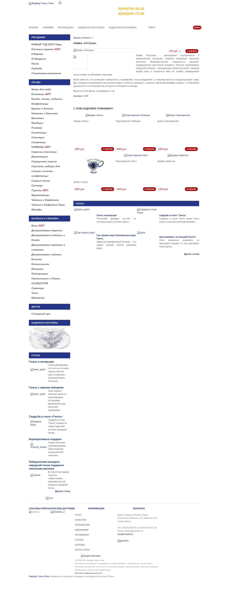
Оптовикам (82, 535)
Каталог (33, 27)
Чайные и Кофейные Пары (48, 204)
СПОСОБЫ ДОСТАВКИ (63, 508)
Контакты (196, 20)
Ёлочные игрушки (46, 49)
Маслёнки (37, 118)
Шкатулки (38, 297)
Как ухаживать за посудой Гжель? (177, 237)
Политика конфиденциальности (88, 573)
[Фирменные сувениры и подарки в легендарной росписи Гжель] (60, 2)
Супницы (37, 185)
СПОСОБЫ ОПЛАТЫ (40, 508)
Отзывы (80, 545)
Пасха (35, 63)
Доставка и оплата (154, 20)
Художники (82, 530)
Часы (34, 292)
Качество (136, 20)
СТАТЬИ (80, 203)
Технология (82, 525)
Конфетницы (39, 103)
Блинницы (41, 94)
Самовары (38, 137)
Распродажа (66, 27)
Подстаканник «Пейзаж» (128, 121)
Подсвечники (39, 273)
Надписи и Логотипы (91, 27)
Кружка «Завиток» (166, 161)
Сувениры (37, 288)
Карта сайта (82, 550)
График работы (125, 534)
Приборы (37, 123)
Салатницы (38, 132)
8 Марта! (37, 54)
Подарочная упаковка (123, 27)
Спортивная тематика (46, 73)
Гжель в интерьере (107, 215)
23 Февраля (38, 58)
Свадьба (36, 68)
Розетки (36, 127)
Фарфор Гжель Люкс (39, 576)
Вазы (38, 225)
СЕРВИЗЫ (41, 147)
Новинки (48, 27)
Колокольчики (40, 264)
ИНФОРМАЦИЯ (96, 508)
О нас (124, 20)
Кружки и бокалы (42, 108)
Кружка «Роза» (81, 121)
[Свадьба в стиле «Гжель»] (147, 218)
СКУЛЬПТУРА (39, 283)
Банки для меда (41, 89)
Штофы (36, 209)
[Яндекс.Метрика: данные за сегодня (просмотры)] (90, 556)
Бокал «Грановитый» (168, 121)
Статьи (184, 20)
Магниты (37, 268)
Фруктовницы (40, 195)
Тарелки (39, 190)
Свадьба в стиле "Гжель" (172, 215)
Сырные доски (40, 180)
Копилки (36, 259)
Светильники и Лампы (45, 278)
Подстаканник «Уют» (126, 161)
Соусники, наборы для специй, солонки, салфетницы (45, 171)
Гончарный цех (40, 313)
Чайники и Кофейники (45, 199)
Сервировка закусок (44, 161)
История (172, 20)
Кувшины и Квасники (44, 113)
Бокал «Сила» (81, 182)
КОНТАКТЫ (139, 508)
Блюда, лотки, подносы (46, 98)
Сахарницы (38, 142)
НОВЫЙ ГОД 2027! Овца (46, 44)
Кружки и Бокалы (81, 38)
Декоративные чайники (46, 254)
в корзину (192, 51)
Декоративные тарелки (46, 230)
